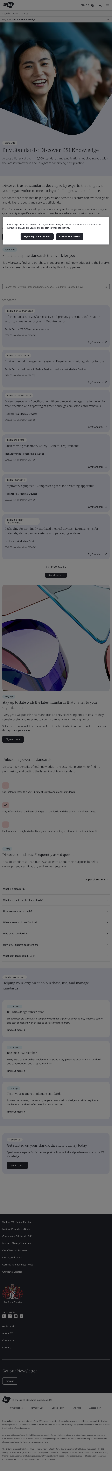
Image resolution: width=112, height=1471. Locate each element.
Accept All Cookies (69, 236)
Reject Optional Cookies (37, 236)
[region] (56, 231)
